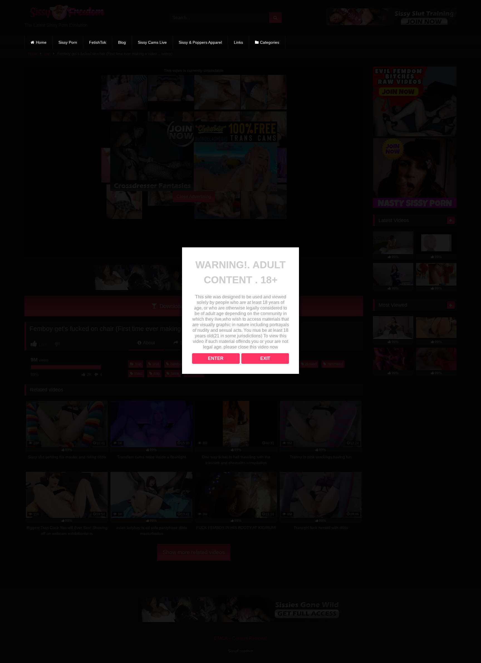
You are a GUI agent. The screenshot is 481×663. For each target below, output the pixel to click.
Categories (269, 42)
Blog (122, 42)
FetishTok (97, 42)
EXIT (265, 358)
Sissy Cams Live (152, 42)
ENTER (216, 358)
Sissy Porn (67, 42)
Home (41, 42)
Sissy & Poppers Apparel (200, 42)
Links (238, 42)
